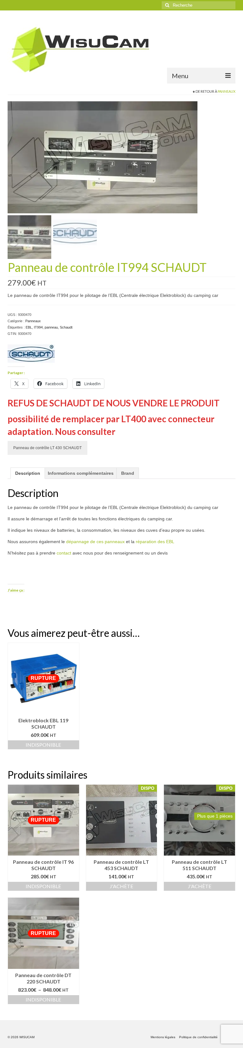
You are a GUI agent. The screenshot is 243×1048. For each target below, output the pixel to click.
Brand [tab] (127, 473)
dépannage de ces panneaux (95, 541)
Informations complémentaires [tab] (81, 473)
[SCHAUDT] (31, 354)
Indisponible (43, 745)
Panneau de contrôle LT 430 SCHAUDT (47, 448)
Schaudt (66, 327)
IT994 (38, 327)
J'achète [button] (121, 886)
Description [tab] (27, 473)
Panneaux (226, 91)
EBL (29, 327)
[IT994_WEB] (102, 157)
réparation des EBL (155, 541)
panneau (51, 327)
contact (64, 552)
